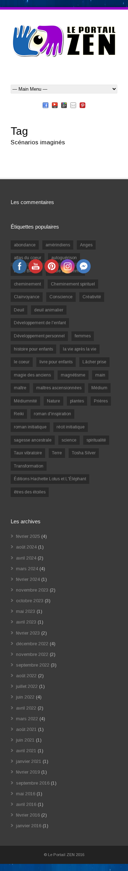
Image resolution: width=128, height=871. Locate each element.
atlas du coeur (27, 257)
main (100, 375)
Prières (101, 401)
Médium (99, 387)
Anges (86, 244)
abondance (25, 244)
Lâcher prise (94, 361)
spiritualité (96, 440)
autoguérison (64, 257)
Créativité (91, 296)
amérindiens (58, 244)
